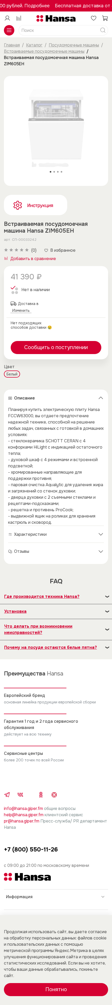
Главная (12, 45)
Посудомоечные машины (74, 45)
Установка (15, 611)
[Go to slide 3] (58, 172)
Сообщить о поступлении (56, 347)
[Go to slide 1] (50, 172)
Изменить (21, 310)
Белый (12, 374)
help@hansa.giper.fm (23, 815)
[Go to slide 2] (54, 172)
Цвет (9, 366)
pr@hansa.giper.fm (21, 821)
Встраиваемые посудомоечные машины (44, 51)
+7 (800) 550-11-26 (31, 849)
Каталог (34, 45)
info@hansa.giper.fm (23, 808)
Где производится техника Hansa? (41, 596)
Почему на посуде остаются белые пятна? (50, 647)
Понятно (56, 989)
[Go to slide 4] (61, 172)
